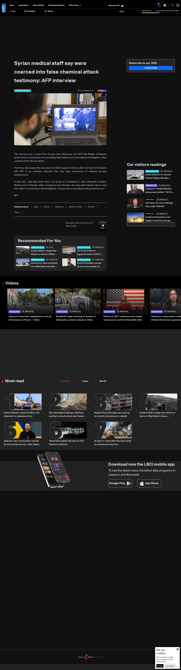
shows (50, 11)
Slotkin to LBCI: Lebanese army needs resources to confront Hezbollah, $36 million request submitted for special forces (125, 318)
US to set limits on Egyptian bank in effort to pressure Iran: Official (90, 253)
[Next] (178, 305)
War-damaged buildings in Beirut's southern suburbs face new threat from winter (66, 415)
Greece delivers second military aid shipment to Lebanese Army (21, 414)
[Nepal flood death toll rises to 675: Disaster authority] (68, 434)
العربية (121, 11)
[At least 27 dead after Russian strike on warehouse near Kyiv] (113, 434)
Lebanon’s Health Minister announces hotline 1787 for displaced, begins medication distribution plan (159, 191)
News (11, 5)
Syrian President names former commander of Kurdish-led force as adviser (89, 265)
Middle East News (38, 247)
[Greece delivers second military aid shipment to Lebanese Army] (23, 406)
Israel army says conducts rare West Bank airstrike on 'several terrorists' (44, 265)
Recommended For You (39, 241)
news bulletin (38, 5)
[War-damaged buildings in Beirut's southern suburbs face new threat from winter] (68, 406)
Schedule (31, 11)
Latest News (23, 5)
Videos (11, 283)
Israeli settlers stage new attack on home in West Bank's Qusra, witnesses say (43, 253)
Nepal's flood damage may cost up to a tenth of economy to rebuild (112, 414)
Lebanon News (151, 185)
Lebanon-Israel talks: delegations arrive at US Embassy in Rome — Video (30, 318)
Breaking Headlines (57, 5)
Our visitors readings (146, 165)
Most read (14, 381)
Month (102, 381)
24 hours (65, 381)
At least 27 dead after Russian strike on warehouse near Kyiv (112, 443)
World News (150, 199)
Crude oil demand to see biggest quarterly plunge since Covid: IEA (157, 219)
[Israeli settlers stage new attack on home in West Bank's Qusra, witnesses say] (158, 406)
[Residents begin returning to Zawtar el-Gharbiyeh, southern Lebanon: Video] (78, 305)
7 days (85, 381)
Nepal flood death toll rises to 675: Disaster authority (66, 443)
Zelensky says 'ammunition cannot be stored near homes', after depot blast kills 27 (21, 443)
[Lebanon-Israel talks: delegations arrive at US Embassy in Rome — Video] (30, 305)
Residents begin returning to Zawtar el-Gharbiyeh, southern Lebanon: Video (76, 318)
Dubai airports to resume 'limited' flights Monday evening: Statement (158, 177)
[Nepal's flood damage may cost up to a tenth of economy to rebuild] (113, 406)
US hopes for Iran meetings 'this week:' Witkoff (159, 205)
